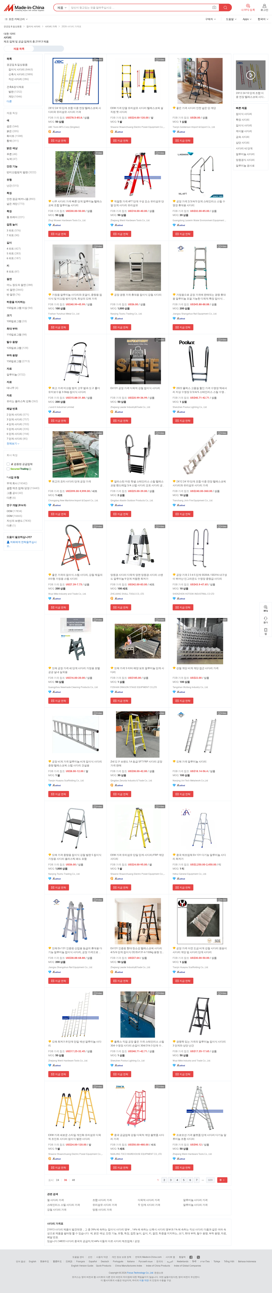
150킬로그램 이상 (20, 308)
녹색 (12, 159)
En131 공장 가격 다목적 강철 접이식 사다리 (135, 388)
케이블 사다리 (244, 131)
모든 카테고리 (17, 19)
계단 (15, 96)
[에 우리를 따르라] (198, 1256)
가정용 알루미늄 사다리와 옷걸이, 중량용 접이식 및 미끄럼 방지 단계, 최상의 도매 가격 (75, 296)
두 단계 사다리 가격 (149, 1204)
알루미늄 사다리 (245, 154)
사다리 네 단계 (244, 148)
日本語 (69, 1261)
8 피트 (13, 271)
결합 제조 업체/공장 (23, 488)
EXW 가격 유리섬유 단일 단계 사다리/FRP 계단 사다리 (137, 856)
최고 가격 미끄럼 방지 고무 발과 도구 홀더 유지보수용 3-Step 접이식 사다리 (74, 390)
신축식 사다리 (21, 74)
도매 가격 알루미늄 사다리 (191, 761)
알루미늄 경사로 (245, 165)
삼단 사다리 (242, 142)
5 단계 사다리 (18, 429)
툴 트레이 (15, 217)
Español (93, 1261)
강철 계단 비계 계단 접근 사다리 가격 (197, 668)
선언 (90, 1256)
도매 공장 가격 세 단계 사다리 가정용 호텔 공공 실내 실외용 (74, 670)
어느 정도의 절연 (20, 285)
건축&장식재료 (15, 87)
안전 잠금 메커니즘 (21, 199)
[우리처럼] (191, 1256)
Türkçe (217, 1261)
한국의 (159, 1261)
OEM (14, 511)
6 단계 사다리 (18, 434)
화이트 (15, 136)
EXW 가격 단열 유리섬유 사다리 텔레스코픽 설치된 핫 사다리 (136, 110)
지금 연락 (60, 140)
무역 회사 (17, 483)
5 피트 (14, 253)
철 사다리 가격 (55, 1200)
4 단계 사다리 (18, 424)
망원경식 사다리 (245, 160)
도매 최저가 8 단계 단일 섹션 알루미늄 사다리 (74, 1043)
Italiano (131, 1261)
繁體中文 (57, 1261)
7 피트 (13, 235)
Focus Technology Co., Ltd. (140, 1272)
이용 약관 (144, 1280)
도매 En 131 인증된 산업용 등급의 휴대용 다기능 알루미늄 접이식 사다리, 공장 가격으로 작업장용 (75, 950)
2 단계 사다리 (18, 414)
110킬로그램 (17, 334)
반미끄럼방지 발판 (21, 172)
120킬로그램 (17, 348)
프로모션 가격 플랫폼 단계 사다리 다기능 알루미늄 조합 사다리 (199, 1137)
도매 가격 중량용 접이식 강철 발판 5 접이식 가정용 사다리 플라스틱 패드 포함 (74, 856)
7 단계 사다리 (17, 438)
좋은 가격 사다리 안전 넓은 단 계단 (196, 108)
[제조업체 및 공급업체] (24, 7)
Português (118, 1261)
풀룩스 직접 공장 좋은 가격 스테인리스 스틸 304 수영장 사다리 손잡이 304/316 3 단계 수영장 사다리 (137, 1043)
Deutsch (105, 1261)
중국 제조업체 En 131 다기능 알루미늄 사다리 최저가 (199, 856)
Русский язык (145, 1261)
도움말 (230, 19)
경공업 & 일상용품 (17, 64)
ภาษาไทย (205, 1261)
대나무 (12, 388)
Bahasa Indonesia (247, 1261)
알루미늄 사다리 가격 (195, 1200)
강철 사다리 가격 (56, 1209)
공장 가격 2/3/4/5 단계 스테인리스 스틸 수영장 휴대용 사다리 (199, 203)
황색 (13, 140)
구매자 (209, 19)
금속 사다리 (242, 137)
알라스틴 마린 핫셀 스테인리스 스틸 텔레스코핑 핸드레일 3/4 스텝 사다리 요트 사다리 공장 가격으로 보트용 (137, 483)
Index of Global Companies (187, 1265)
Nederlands (182, 1261)
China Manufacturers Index (128, 1265)
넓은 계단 (15, 203)
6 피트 (14, 258)
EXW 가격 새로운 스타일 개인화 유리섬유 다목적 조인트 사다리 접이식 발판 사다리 (74, 1137)
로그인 (264, 9)
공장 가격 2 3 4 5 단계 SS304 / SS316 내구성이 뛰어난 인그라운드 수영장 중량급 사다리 (200, 576)
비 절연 (15, 289)
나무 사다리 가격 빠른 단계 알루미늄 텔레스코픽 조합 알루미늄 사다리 (75, 203)
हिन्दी (194, 1261)
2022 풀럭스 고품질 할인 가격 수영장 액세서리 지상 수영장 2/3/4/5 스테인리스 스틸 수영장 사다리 (200, 390)
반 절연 (13, 294)
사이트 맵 (170, 1256)
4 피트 (14, 248)
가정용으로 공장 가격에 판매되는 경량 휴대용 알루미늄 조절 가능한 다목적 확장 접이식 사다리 (199, 296)
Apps (246, 19)
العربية (170, 1261)
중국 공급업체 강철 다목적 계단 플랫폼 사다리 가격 (137, 1137)
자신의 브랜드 (19, 520)
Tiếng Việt (229, 1261)
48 (73, 1180)
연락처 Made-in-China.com (148, 1256)
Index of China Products (158, 1265)
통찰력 (182, 1256)
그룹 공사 (15, 493)
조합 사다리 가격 (102, 1200)
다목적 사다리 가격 (149, 1200)
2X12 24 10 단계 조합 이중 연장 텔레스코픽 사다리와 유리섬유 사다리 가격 (74, 110)
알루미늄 (16, 374)
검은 (13, 126)
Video (99, 59)
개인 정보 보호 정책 (121, 1256)
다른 (9, 101)
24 (57, 1180)
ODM (14, 516)
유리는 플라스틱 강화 (22, 401)
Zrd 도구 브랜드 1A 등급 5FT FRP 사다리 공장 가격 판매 (136, 763)
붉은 (13, 131)
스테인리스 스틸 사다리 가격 (63, 1204)
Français (80, 1261)
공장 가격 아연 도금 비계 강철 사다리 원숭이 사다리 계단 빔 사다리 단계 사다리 (200, 950)
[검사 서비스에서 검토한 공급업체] (23, 464)
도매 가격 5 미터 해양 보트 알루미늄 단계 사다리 (137, 670)
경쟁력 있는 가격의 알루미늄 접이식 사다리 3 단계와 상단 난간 (199, 1043)
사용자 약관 (102, 1256)
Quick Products (103, 1265)
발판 (15, 91)
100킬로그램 (17, 321)
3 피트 (14, 230)
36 (65, 1180)
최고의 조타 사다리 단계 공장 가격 (71, 481)
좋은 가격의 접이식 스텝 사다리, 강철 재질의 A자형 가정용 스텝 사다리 (75, 576)
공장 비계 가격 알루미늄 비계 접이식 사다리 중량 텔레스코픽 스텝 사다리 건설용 (75, 763)
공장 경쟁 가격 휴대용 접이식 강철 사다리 (138, 294)
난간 (13, 185)
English (32, 1261)
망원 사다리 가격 (102, 1209)
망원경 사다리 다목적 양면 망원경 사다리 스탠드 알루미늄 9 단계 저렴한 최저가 (136, 576)
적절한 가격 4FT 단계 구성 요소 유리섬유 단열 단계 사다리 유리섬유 (137, 203)
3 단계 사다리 (18, 419)
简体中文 (44, 1261)
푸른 (12, 154)
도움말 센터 (78, 1256)
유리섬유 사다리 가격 (105, 1204)
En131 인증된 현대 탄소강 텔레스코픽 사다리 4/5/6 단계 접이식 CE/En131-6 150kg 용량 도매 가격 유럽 (137, 950)
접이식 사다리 (244, 114)
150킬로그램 (18, 361)
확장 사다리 (242, 119)
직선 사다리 (19, 79)
